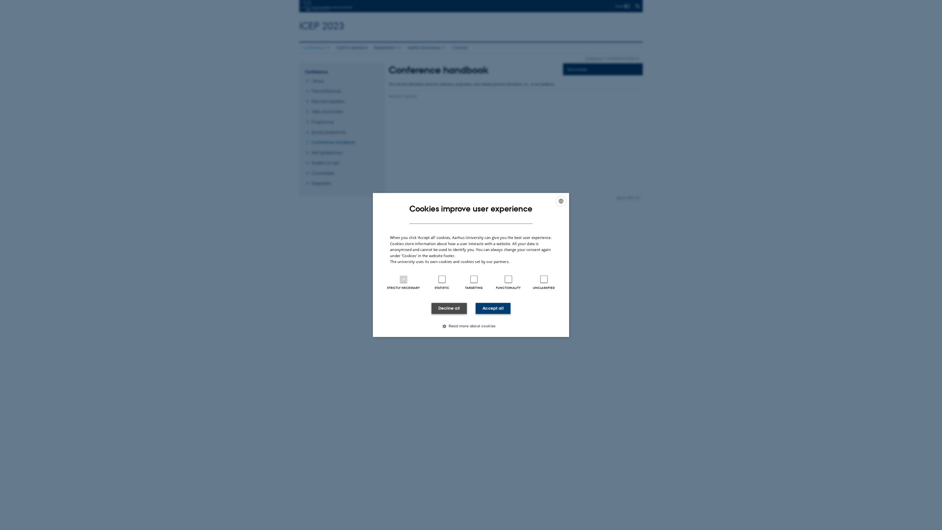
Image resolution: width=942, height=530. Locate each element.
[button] (471, 326)
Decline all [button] (449, 308)
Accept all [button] (493, 308)
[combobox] (561, 201)
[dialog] (471, 265)
